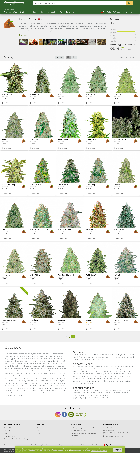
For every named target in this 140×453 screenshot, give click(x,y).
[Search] (129, 3)
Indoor (6, 433)
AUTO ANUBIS (119, 230)
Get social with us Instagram (58, 414)
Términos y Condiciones (42, 445)
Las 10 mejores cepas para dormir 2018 (82, 428)
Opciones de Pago (56, 445)
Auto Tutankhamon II (66, 275)
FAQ (32, 445)
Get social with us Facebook (64, 414)
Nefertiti (117, 275)
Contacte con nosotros (22, 445)
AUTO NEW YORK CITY (10, 94)
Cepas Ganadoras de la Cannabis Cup (16, 439)
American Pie (91, 230)
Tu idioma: (99, 445)
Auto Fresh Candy (8, 185)
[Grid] (68, 57)
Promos (69, 12)
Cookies (39, 428)
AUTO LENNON (35, 185)
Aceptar (117, 449)
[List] (74, 57)
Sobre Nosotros (9, 445)
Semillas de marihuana (29, 12)
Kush (38, 439)
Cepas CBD (7, 428)
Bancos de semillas (49, 12)
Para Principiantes (10, 436)
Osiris (4, 230)
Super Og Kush (63, 139)
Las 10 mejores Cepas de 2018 (79, 431)
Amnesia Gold (91, 139)
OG (38, 431)
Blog (61, 12)
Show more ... (24, 35)
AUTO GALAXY (91, 275)
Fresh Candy (90, 185)
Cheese (39, 436)
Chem (39, 433)
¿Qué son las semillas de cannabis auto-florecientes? (83, 434)
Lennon (117, 185)
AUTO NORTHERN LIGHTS (39, 230)
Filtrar (59, 57)
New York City (119, 94)
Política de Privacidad (99, 451)
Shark (4, 139)
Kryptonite (6, 275)
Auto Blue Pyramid (121, 320)
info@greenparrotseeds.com (114, 436)
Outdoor (7, 431)
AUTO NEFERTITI (92, 94)
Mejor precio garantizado (72, 445)
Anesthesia (34, 320)
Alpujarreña (34, 94)
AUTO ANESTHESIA (9, 320)
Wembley (61, 320)
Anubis (60, 94)
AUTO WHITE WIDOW (65, 230)
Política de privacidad (87, 445)
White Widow (35, 275)
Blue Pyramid (63, 185)
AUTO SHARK (35, 139)
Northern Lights (120, 139)
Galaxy (88, 320)
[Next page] (73, 336)
